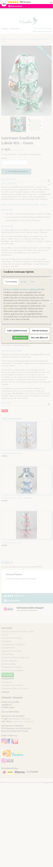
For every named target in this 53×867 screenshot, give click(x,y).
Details (23, 282)
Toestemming (11, 282)
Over (32, 282)
